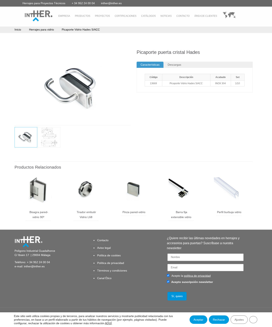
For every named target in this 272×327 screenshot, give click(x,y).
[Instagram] (249, 3)
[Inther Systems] (33, 16)
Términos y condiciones (112, 270)
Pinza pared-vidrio (133, 212)
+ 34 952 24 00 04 (83, 3)
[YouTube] (233, 3)
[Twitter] (228, 3)
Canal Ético (104, 278)
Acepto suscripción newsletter (192, 282)
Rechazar (219, 319)
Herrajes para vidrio (41, 29)
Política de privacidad (110, 263)
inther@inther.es (111, 3)
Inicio (18, 29)
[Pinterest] (244, 3)
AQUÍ (108, 323)
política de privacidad (197, 275)
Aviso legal (104, 247)
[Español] (229, 16)
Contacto (103, 240)
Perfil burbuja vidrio (229, 212)
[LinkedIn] (239, 3)
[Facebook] (222, 3)
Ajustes (239, 319)
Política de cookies (109, 255)
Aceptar (198, 319)
